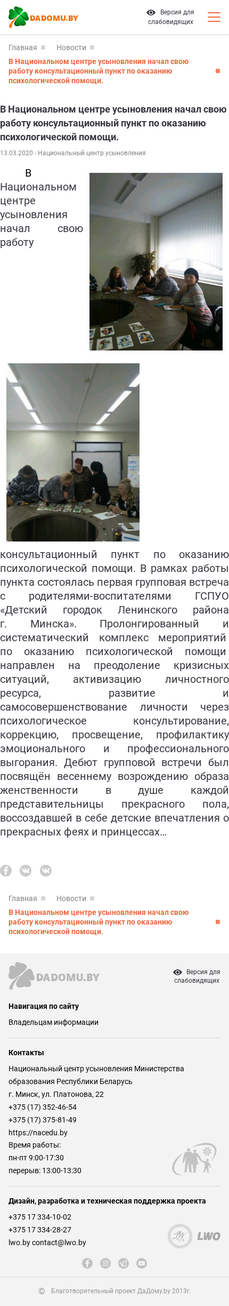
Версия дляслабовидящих (197, 976)
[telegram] (123, 1263)
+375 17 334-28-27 (40, 1229)
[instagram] (105, 1263)
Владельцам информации (54, 1022)
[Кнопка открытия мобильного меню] (214, 17)
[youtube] (141, 1263)
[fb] (6, 871)
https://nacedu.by (38, 1132)
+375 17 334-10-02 (40, 1217)
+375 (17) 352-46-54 (43, 1107)
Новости (71, 47)
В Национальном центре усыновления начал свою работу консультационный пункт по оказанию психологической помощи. (99, 71)
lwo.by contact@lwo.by (47, 1242)
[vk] (25, 871)
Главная (23, 47)
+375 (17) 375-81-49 (43, 1120)
